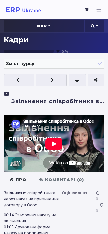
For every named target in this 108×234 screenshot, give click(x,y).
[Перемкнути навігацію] (99, 9)
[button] (94, 26)
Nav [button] (42, 26)
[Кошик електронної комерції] (87, 9)
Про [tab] (20, 179)
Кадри (16, 39)
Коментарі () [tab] (64, 179)
